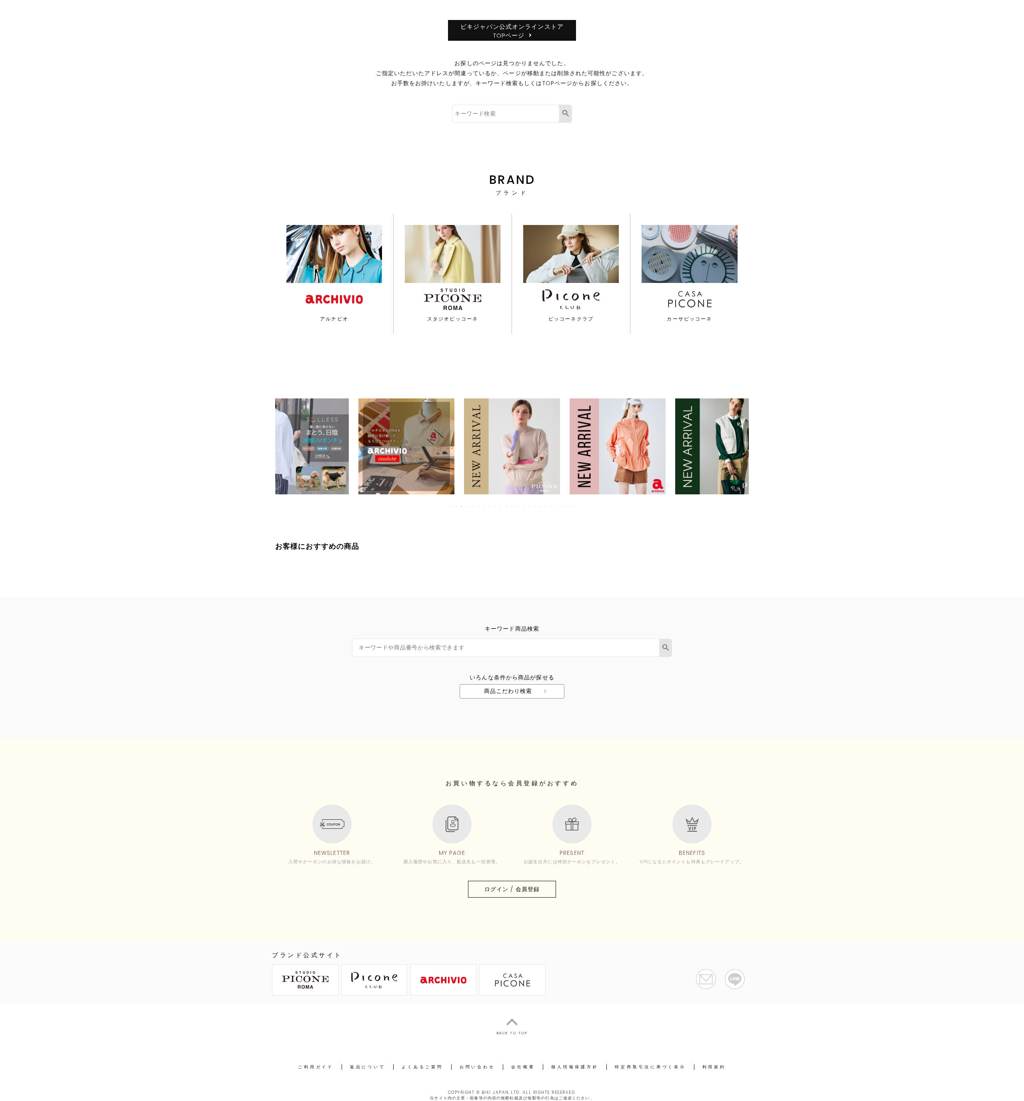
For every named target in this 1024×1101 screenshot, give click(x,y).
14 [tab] (524, 506)
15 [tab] (529, 506)
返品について (368, 1066)
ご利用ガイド (316, 1066)
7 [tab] (484, 506)
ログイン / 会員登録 (512, 889)
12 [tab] (512, 506)
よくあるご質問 (422, 1066)
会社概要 (523, 1066)
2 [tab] (456, 506)
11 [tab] (507, 506)
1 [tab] (451, 506)
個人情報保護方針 (574, 1066)
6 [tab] (479, 506)
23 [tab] (574, 506)
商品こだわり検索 (508, 691)
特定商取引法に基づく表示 (650, 1066)
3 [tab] (462, 506)
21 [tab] (563, 506)
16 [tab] (535, 506)
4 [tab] (468, 506)
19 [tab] (552, 506)
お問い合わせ (477, 1066)
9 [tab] (496, 506)
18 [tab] (546, 506)
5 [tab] (473, 506)
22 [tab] (568, 506)
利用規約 (714, 1066)
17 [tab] (540, 506)
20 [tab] (557, 506)
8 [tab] (490, 506)
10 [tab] (501, 506)
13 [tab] (518, 506)
